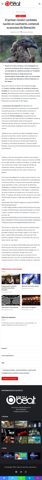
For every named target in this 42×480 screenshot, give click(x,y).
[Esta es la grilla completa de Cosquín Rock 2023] (34, 439)
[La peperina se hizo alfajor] (7, 424)
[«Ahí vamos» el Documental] (11, 300)
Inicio (19, 12)
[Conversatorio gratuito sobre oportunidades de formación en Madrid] (21, 439)
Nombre (5, 348)
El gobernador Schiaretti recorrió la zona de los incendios (9, 288)
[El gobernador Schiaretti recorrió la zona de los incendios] (11, 279)
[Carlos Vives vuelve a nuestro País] (7, 439)
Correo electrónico (8, 355)
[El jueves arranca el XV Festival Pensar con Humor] (21, 432)
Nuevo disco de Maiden (29, 307)
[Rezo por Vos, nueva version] (31, 279)
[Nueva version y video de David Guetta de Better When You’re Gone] (7, 432)
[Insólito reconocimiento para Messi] (21, 455)
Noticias (23, 16)
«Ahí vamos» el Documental (10, 307)
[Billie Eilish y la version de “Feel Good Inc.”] (34, 424)
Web (3, 363)
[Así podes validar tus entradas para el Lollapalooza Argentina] (7, 455)
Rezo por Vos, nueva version (30, 286)
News (24, 12)
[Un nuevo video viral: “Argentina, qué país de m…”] (34, 455)
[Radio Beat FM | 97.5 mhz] (13, 3)
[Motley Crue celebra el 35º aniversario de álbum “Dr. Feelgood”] (34, 432)
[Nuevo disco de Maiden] (31, 300)
